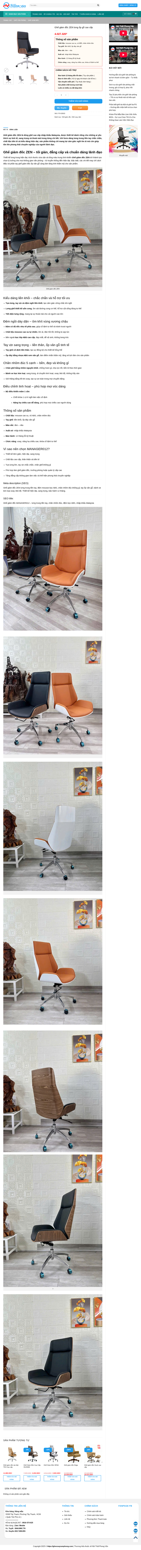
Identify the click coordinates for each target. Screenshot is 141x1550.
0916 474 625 (27, 1523)
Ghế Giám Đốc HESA (51, 1465)
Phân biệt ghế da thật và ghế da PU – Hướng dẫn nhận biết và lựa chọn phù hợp (123, 107)
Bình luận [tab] (14, 129)
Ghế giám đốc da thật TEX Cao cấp (10, 1466)
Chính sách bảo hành (95, 1515)
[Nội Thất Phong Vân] (14, 5)
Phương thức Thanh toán (97, 1519)
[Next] (47, 49)
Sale (135, 1526)
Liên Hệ (101, 14)
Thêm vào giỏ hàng (78, 101)
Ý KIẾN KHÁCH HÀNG (88, 14)
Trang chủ (37, 14)
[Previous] (7, 49)
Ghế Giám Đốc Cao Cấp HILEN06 (32, 1466)
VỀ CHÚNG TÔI (49, 14)
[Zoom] (6, 70)
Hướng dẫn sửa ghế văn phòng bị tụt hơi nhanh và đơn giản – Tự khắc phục (123, 77)
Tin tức (74, 14)
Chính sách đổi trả (94, 1511)
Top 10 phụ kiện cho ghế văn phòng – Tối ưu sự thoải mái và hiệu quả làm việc (123, 97)
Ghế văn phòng (20, 20)
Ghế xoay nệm (76, 117)
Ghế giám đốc (33, 20)
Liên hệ (67, 1519)
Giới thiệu (68, 1515)
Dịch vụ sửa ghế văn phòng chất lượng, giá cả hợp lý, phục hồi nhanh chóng (121, 87)
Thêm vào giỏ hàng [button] (12, 1478)
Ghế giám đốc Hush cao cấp (92, 1466)
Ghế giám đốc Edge (71, 1465)
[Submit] (98, 5)
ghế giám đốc (24, 164)
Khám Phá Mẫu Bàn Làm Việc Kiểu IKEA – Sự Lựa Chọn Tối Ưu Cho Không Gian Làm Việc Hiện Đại (123, 117)
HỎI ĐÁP (66, 14)
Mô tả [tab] (5, 129)
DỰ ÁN (59, 14)
